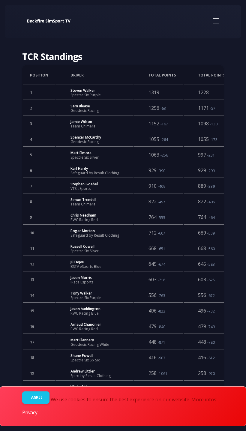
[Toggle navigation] (216, 21)
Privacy (29, 412)
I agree (35, 397)
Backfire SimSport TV (48, 21)
